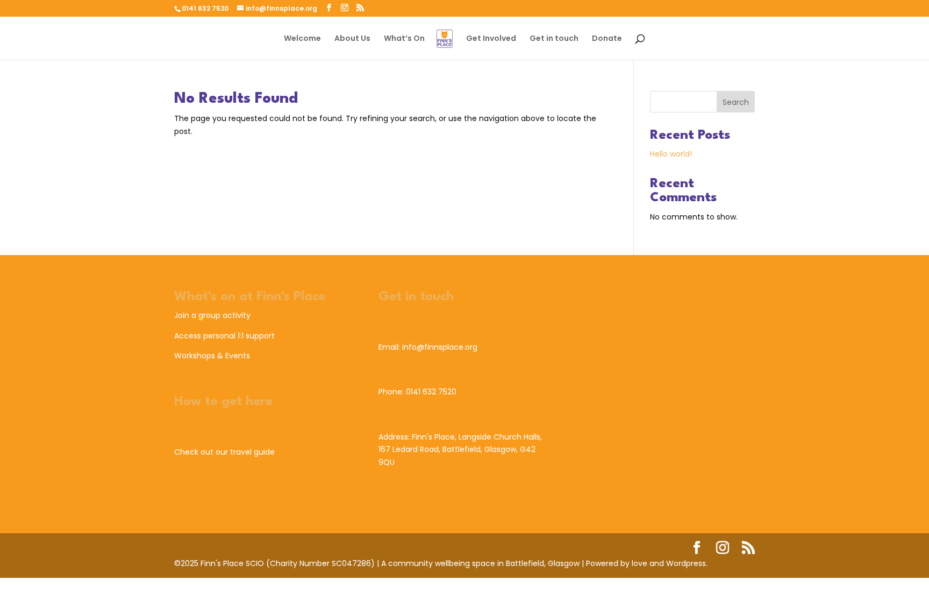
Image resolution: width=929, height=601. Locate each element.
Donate (607, 39)
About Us (352, 39)
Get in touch (554, 39)
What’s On (404, 39)
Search (736, 102)
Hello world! (671, 154)
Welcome (302, 39)
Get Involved (491, 39)
